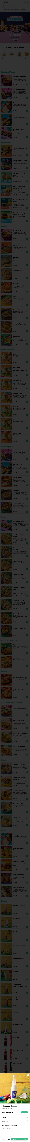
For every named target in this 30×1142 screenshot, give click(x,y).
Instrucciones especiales (9, 1125)
